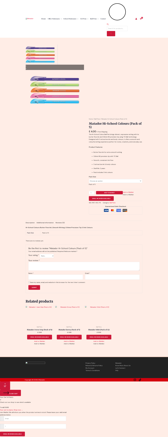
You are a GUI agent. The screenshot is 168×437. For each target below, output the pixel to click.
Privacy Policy (90, 363)
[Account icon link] (136, 19)
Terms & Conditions (93, 370)
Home (43, 19)
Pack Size (92, 177)
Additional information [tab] (45, 223)
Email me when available (101, 198)
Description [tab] (30, 223)
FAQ (116, 370)
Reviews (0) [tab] (60, 223)
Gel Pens (83, 19)
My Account (90, 368)
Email (87, 273)
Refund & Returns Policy (94, 366)
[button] (61, 19)
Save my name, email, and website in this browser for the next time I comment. (57, 282)
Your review (34, 260)
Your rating (33, 255)
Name (31, 273)
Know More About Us (122, 366)
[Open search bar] (108, 24)
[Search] (111, 33)
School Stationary (69, 19)
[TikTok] (140, 379)
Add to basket (109, 193)
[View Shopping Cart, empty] (140, 18)
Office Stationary (54, 19)
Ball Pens (93, 19)
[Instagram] (134, 379)
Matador (118, 363)
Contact (103, 19)
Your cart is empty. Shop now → (11, 410)
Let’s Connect (120, 368)
